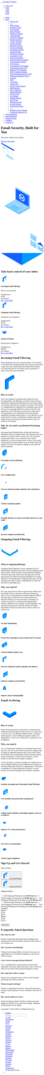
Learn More (8, 300)
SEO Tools (14, 100)
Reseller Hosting (16, 40)
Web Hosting (14, 26)
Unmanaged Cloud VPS (18, 68)
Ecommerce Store (16, 56)
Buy (2, 300)
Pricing (3, 141)
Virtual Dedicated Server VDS (21, 74)
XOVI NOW (14, 94)
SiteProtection (15, 88)
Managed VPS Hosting (18, 70)
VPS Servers (14, 64)
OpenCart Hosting (16, 48)
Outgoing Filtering (15, 886)
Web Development (16, 58)
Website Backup (16, 92)
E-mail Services (15, 104)
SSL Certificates (15, 90)
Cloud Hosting (15, 36)
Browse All (14, 22)
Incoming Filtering (15, 878)
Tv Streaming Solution (18, 62)
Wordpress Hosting (17, 54)
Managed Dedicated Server (19, 76)
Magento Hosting (16, 46)
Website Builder (15, 98)
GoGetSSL (14, 82)
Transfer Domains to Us (18, 112)
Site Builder (14, 96)
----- (11, 24)
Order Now (5, 925)
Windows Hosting (16, 34)
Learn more (10, 141)
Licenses (13, 78)
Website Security (16, 102)
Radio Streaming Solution (19, 60)
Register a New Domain (18, 110)
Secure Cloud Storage (17, 86)
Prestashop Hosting (17, 50)
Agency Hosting (16, 42)
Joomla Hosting (15, 44)
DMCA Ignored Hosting (18, 72)
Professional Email (16, 106)
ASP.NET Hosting (16, 38)
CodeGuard (14, 84)
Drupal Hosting (15, 52)
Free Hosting (14, 30)
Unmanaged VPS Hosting (19, 66)
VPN (12, 80)
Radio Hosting (15, 32)
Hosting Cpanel (15, 28)
